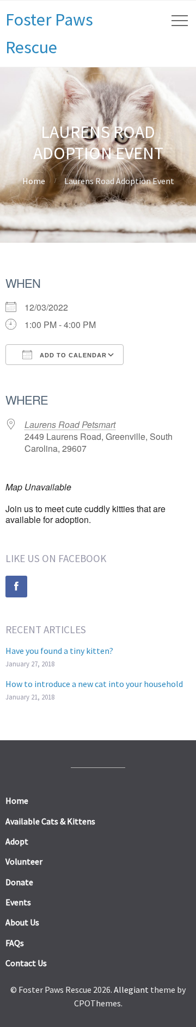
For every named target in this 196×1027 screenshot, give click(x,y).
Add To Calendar (72, 355)
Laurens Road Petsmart (69, 424)
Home (33, 180)
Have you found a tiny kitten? (59, 650)
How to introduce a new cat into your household (94, 683)
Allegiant (131, 989)
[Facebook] (16, 586)
